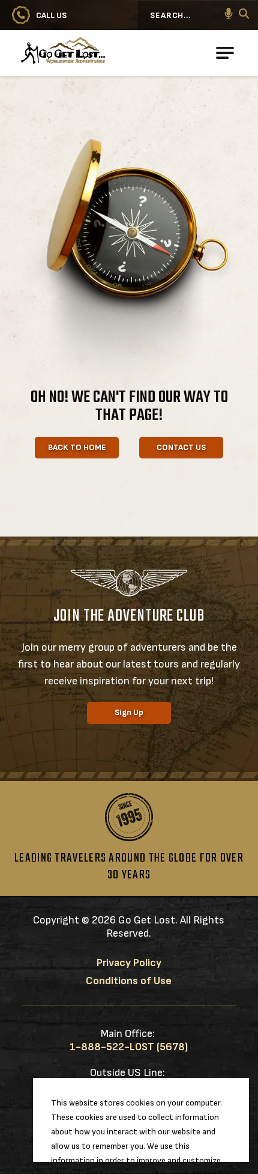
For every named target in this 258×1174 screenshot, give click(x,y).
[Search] (244, 15)
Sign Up (129, 712)
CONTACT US (181, 447)
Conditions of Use (129, 981)
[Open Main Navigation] (225, 53)
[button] (228, 15)
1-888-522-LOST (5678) (129, 1047)
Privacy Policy (129, 963)
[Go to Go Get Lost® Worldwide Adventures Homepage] (105, 53)
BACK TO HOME (77, 447)
